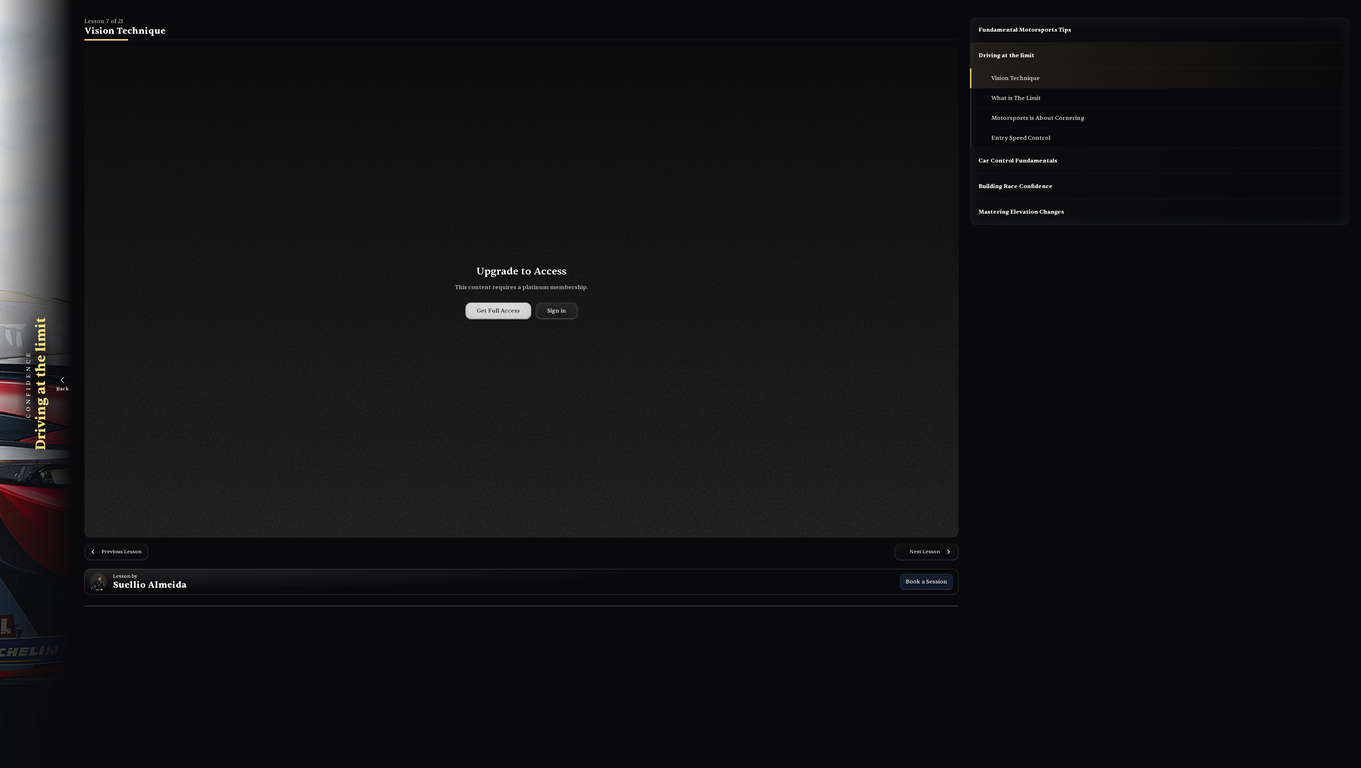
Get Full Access (498, 310)
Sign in (556, 310)
